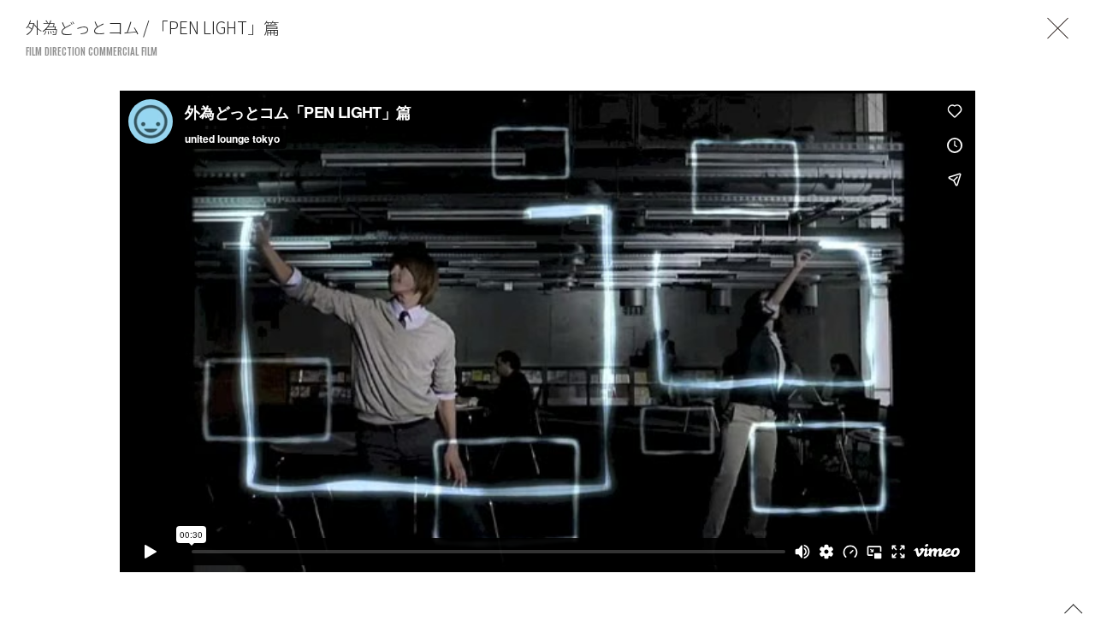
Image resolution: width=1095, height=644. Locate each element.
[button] (1073, 607)
